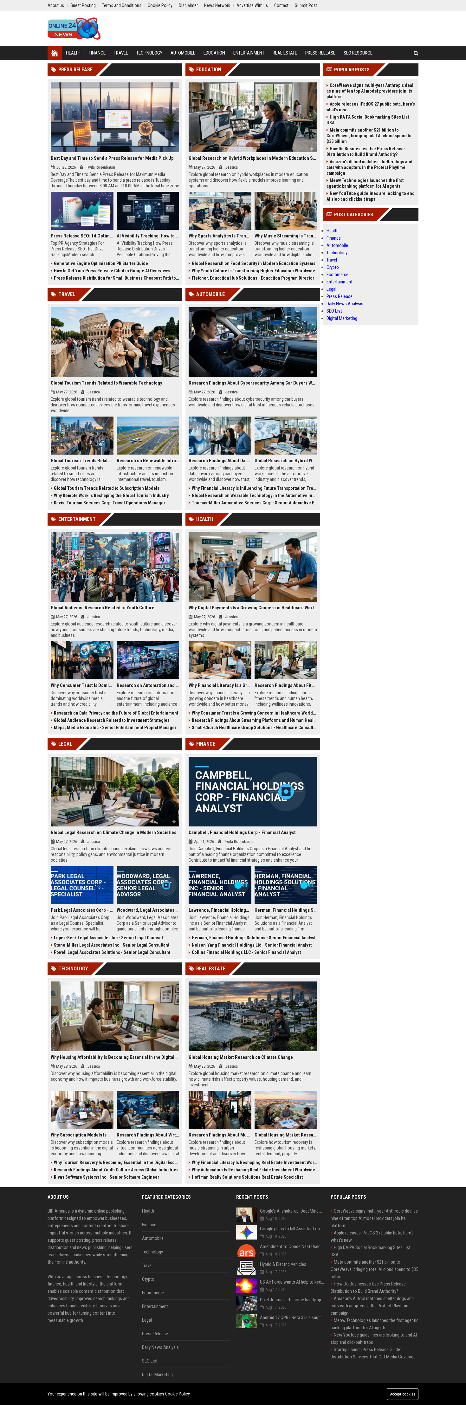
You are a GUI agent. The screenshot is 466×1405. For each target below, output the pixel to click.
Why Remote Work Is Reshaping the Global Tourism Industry (111, 495)
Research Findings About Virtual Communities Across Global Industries (148, 1135)
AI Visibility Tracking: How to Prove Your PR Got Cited (148, 236)
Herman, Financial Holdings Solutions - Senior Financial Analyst (253, 937)
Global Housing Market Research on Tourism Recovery (286, 1135)
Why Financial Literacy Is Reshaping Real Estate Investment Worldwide (254, 1162)
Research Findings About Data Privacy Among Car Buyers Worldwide (220, 460)
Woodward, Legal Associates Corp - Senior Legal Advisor (148, 910)
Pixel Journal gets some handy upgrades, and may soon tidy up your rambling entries (292, 1300)
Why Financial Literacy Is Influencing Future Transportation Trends (254, 488)
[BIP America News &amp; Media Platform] (74, 28)
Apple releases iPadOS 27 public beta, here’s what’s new (371, 106)
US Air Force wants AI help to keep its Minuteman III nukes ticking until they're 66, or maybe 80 (292, 1282)
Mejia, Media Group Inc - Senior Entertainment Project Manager (115, 727)
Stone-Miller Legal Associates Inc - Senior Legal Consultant (111, 945)
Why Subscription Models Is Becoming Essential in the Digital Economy (82, 1135)
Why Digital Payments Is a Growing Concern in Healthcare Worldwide (253, 608)
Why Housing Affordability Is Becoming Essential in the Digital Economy (115, 1057)
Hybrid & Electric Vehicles (283, 1264)
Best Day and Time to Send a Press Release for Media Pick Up (112, 158)
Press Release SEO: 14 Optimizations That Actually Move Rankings (82, 236)
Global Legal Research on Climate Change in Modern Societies (113, 832)
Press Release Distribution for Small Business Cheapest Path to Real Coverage (116, 278)
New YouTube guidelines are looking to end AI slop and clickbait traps (371, 196)
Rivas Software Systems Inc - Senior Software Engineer (106, 1177)
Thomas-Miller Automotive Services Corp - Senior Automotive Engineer (254, 502)
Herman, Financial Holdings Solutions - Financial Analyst (286, 910)
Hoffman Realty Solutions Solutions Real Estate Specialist (247, 1177)
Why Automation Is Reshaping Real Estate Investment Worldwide (253, 1169)
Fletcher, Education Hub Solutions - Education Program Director (253, 278)
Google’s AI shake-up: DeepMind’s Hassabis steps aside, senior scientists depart (292, 1211)
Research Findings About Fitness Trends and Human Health (286, 685)
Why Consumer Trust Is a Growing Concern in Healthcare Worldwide (254, 712)
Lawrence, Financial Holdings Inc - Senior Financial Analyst (220, 910)
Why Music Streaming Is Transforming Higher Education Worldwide (286, 236)
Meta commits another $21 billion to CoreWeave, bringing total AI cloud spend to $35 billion (369, 135)
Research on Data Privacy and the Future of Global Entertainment (116, 712)
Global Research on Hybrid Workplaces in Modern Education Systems (253, 158)
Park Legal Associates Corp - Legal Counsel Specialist (82, 910)
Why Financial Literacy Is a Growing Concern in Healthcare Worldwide (220, 685)
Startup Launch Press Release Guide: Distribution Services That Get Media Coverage (373, 1353)
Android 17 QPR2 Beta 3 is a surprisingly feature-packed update (292, 1317)
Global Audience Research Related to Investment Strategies (112, 720)
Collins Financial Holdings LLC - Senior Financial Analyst (246, 952)
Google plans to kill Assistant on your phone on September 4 (292, 1229)
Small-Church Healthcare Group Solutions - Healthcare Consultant (254, 727)
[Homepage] (55, 53)
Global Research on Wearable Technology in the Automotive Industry (254, 495)
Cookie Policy (177, 1393)
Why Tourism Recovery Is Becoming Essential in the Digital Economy (116, 1162)
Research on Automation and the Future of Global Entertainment (148, 685)
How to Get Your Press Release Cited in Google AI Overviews (112, 270)
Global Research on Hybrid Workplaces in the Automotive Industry (286, 460)
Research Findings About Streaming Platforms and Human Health (254, 720)
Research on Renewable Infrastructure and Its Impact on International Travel (148, 460)
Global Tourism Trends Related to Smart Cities (82, 460)
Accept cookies (402, 1394)
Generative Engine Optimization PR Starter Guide (101, 263)
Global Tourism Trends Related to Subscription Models (106, 488)
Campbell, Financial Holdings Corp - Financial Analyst (242, 832)
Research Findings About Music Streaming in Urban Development (220, 1135)
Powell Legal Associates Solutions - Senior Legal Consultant (112, 952)
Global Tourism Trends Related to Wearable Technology (106, 383)
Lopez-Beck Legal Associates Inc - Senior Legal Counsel (108, 937)
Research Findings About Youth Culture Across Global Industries (116, 1169)
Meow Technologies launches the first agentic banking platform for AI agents (365, 183)
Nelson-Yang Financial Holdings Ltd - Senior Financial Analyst (252, 945)
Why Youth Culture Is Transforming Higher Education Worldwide (253, 270)
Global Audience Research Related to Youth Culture (102, 608)
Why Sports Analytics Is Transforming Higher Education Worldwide (220, 236)
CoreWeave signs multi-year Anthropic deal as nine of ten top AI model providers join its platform (370, 91)
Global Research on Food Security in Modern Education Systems (253, 263)
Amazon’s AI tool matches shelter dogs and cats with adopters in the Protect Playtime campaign (369, 167)
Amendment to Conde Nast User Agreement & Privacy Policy (292, 1246)
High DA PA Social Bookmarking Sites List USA (368, 119)
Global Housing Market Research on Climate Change (241, 1057)
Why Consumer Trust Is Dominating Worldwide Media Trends (82, 685)
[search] (416, 53)
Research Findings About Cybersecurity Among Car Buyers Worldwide (253, 383)
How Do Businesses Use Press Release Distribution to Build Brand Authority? (366, 151)
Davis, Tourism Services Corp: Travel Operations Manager (109, 502)
